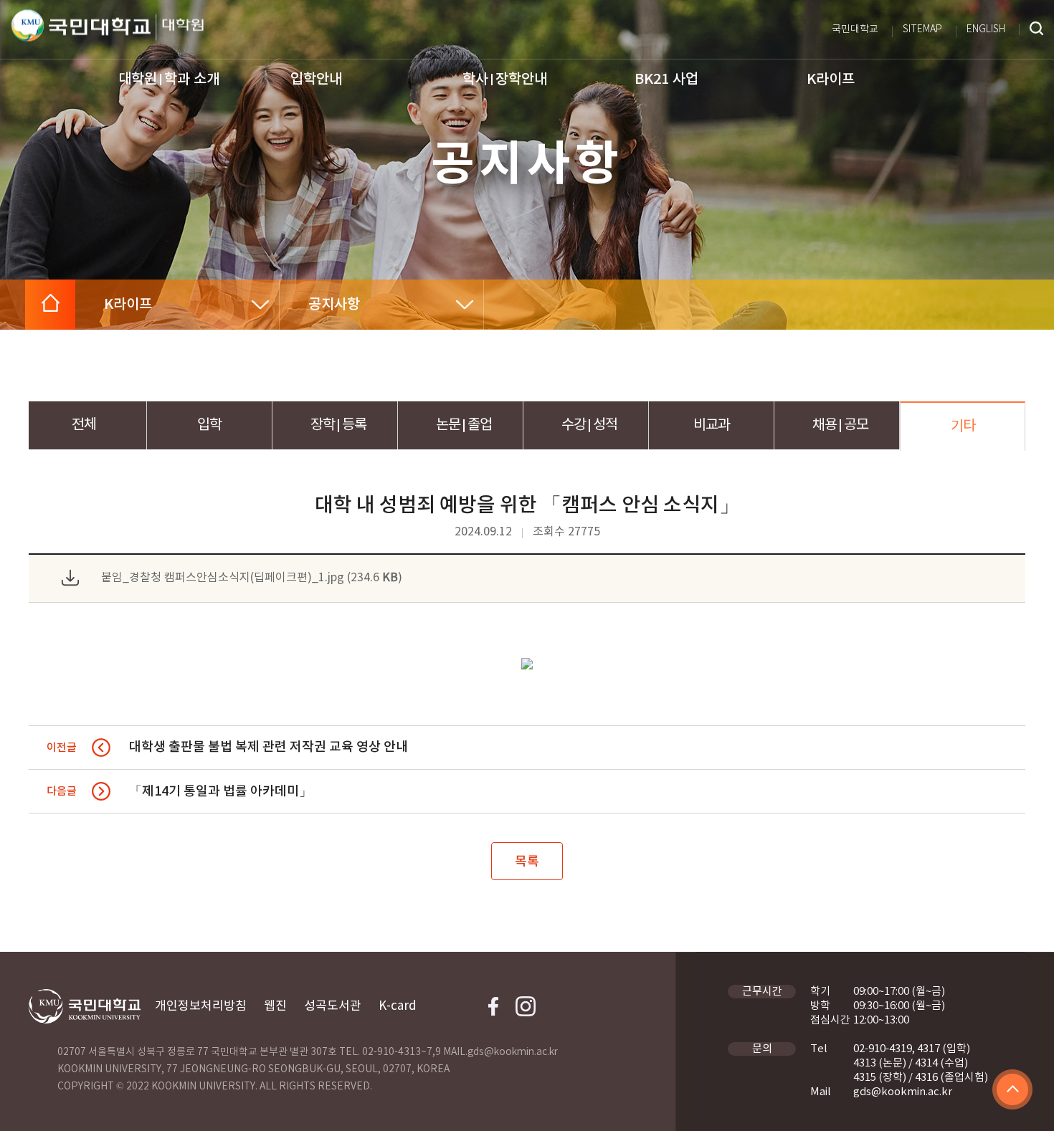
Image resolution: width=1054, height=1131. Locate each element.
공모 (840, 425)
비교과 (711, 425)
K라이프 (831, 79)
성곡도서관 (332, 1006)
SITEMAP (922, 29)
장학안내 (504, 79)
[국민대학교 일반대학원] (180, 27)
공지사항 (334, 304)
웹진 (275, 1006)
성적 (589, 425)
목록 (527, 861)
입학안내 (316, 79)
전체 (84, 425)
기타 (963, 427)
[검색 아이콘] (1036, 29)
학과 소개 (168, 79)
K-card (398, 1006)
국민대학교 (855, 29)
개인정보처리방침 (201, 1006)
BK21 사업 (666, 79)
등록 (338, 425)
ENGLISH (986, 29)
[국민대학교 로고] (81, 26)
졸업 (464, 425)
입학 (209, 425)
